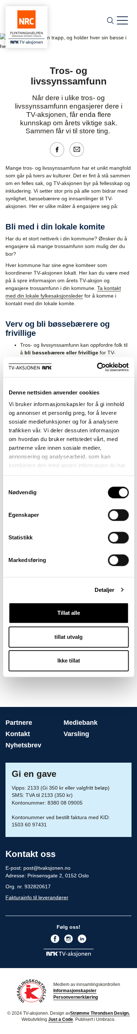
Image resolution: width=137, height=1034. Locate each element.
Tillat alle (68, 613)
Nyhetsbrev (23, 745)
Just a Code (60, 1019)
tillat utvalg (68, 637)
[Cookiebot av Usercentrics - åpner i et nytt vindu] (97, 367)
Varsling (76, 734)
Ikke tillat (68, 660)
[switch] (118, 515)
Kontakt (17, 734)
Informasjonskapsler (74, 990)
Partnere (18, 722)
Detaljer (105, 590)
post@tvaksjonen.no (47, 868)
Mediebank (81, 722)
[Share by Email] (78, 149)
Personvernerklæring (75, 997)
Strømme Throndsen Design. (100, 1013)
